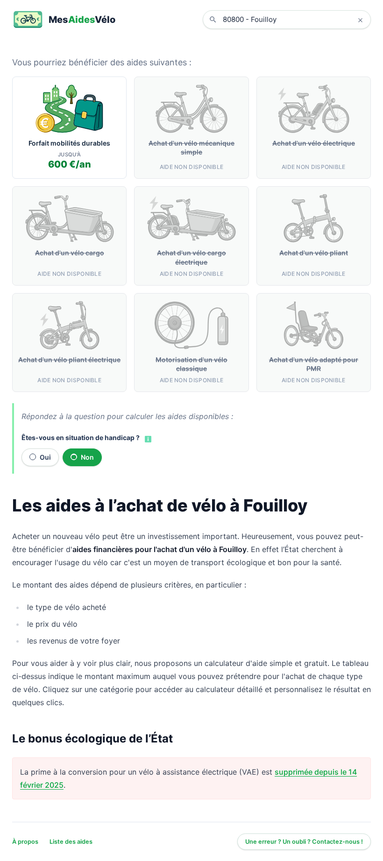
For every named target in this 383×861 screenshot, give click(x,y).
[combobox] (294, 19)
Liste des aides (71, 841)
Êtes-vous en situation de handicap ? (80, 437)
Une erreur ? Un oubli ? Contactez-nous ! (304, 841)
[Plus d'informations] (147, 438)
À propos (25, 841)
